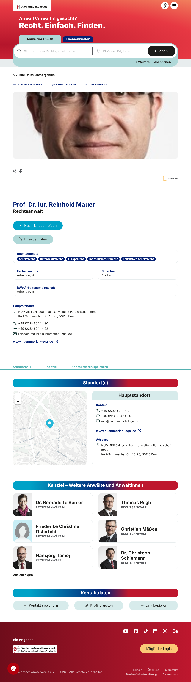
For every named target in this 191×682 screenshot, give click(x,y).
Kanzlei (51, 367)
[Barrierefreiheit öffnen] (165, 5)
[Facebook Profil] (20, 171)
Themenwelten (78, 39)
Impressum (171, 669)
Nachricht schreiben (40, 226)
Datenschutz (170, 674)
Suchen (161, 51)
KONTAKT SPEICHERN (30, 84)
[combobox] (52, 51)
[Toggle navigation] (174, 5)
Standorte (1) (22, 367)
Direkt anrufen (35, 239)
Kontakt (137, 669)
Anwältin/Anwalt (40, 39)
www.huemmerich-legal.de (33, 341)
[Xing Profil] (14, 171)
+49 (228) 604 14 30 (33, 323)
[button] (50, 423)
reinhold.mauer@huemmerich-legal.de (45, 334)
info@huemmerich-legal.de (120, 421)
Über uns (153, 669)
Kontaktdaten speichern (90, 367)
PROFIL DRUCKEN (66, 84)
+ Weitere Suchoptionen (153, 62)
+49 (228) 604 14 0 (115, 411)
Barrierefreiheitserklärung (141, 674)
